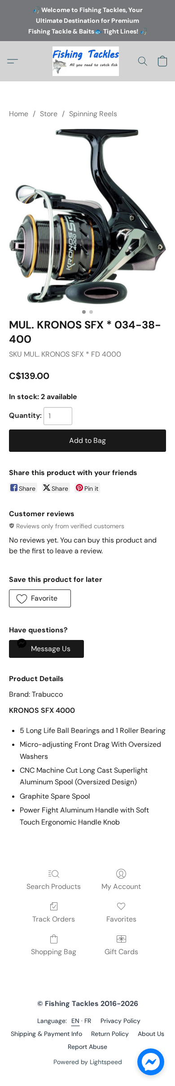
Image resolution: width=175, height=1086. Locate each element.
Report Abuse (87, 1047)
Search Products (53, 886)
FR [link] (88, 1021)
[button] (87, 61)
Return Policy (110, 1034)
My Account (121, 886)
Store (48, 113)
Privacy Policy (120, 1021)
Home (18, 113)
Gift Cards (121, 951)
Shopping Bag (53, 951)
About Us (151, 1034)
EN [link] (75, 1021)
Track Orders (53, 919)
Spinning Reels (93, 113)
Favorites (121, 919)
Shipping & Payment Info (46, 1034)
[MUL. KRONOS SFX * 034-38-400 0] (87, 216)
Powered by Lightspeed (87, 1062)
